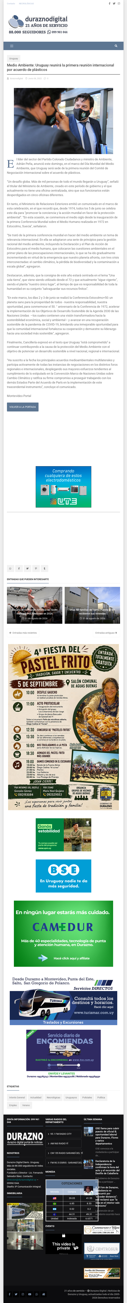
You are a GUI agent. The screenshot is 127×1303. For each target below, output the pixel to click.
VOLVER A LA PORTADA (22, 407)
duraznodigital (16, 78)
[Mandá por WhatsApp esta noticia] (10, 568)
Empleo (13, 1105)
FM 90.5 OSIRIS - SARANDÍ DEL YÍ (66, 1162)
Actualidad (35, 1097)
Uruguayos (71, 1097)
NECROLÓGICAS (26, 3)
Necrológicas (53, 1097)
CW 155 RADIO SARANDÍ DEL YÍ (66, 1153)
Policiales (87, 1097)
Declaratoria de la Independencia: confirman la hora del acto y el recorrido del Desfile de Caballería (107, 1167)
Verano (26, 1105)
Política (101, 1097)
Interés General (17, 1097)
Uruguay (13, 58)
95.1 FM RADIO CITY (60, 1134)
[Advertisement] (63, 440)
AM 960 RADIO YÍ (59, 1143)
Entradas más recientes (24, 632)
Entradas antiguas (105, 632)
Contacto (11, 3)
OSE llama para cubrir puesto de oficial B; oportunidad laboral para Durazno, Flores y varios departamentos (107, 1136)
